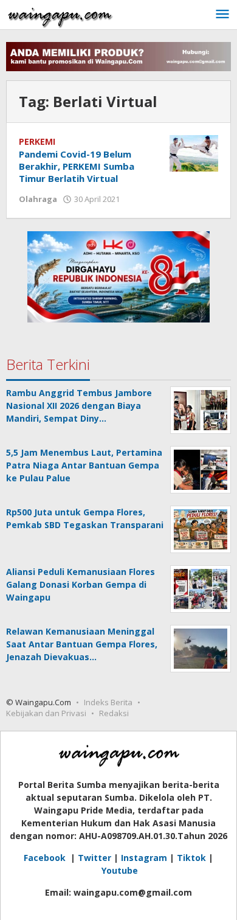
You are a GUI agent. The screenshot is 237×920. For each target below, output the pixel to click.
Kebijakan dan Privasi (46, 713)
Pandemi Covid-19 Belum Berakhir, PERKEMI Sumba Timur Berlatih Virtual (76, 166)
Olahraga (38, 198)
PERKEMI (37, 141)
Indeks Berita (108, 702)
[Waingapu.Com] (60, 14)
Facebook (46, 857)
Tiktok (191, 857)
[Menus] (222, 14)
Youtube (119, 870)
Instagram (144, 857)
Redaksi (114, 713)
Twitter (94, 857)
